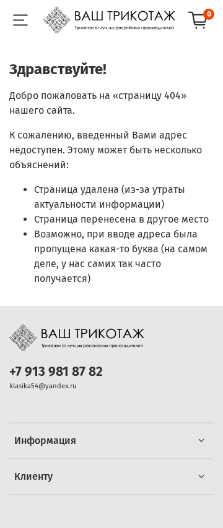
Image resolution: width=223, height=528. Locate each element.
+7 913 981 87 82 (56, 372)
